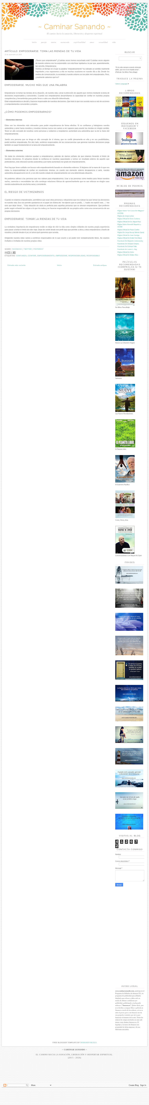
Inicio (34, 42)
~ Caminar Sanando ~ (74, 26)
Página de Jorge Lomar (125, 216)
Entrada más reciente (17, 265)
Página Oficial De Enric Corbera (128, 219)
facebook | (18, 249)
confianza (21, 256)
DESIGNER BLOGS (88, 1042)
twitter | (28, 249)
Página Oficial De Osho (125, 252)
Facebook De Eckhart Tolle (127, 246)
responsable (93, 256)
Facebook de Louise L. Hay (127, 249)
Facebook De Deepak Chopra (128, 244)
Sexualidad (103, 42)
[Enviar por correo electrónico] (6, 252)
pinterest (38, 249)
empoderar (61, 256)
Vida (114, 42)
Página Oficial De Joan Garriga (128, 235)
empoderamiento (46, 256)
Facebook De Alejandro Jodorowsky (130, 241)
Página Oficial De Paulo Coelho (128, 230)
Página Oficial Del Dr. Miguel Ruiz (129, 222)
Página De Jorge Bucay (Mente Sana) (130, 232)
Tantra (53, 42)
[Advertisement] (74, 1077)
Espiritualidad (79, 42)
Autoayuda (65, 42)
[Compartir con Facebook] (14, 252)
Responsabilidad (76, 256)
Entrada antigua (100, 265)
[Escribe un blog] (8, 252)
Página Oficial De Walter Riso (127, 255)
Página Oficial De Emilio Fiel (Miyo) (129, 238)
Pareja (44, 42)
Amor (92, 42)
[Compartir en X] (11, 252)
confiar (32, 256)
